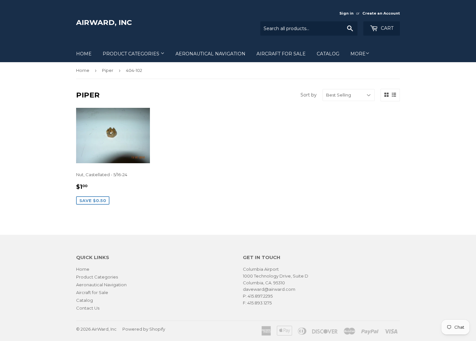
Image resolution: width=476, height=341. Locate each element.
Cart (386, 28)
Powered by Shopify (143, 329)
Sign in (346, 13)
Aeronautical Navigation (210, 54)
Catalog (328, 54)
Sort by (308, 95)
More (358, 54)
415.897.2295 (260, 296)
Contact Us (87, 308)
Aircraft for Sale (281, 54)
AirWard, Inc (104, 22)
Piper (107, 70)
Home (84, 54)
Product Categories (132, 54)
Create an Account (381, 13)
